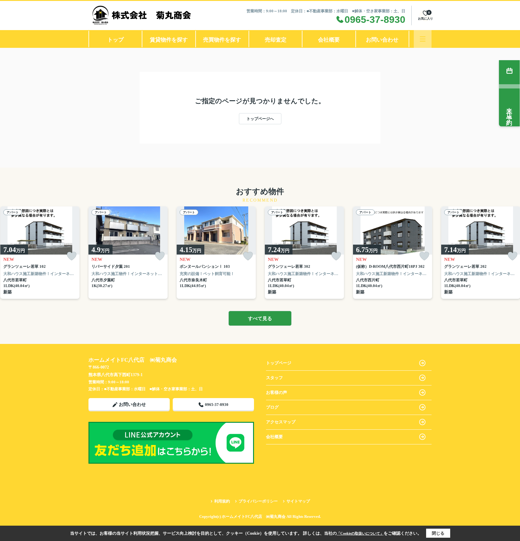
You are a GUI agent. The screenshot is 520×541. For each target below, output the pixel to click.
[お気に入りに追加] (71, 256)
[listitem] (128, 252)
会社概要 (329, 40)
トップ (115, 40)
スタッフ (274, 378)
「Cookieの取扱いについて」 (360, 533)
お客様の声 (276, 392)
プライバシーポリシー (258, 501)
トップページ (278, 363)
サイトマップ (298, 501)
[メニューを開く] (423, 39)
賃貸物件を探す (169, 40)
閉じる (438, 533)
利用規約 (222, 501)
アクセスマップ (281, 422)
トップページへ (260, 118)
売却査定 (275, 40)
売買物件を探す (222, 40)
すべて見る (260, 318)
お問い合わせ (382, 40)
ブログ (272, 407)
